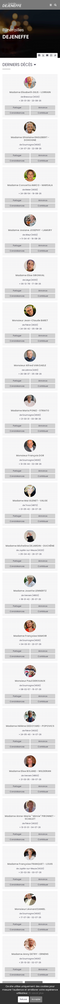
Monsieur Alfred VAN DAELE (30, 365)
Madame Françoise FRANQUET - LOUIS (30, 864)
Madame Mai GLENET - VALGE (30, 500)
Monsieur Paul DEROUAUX (30, 681)
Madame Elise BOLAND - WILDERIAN (30, 771)
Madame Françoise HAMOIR (30, 636)
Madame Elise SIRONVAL (30, 275)
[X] (43, 55)
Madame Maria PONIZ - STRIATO (30, 410)
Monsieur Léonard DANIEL (30, 909)
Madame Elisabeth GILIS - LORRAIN (30, 92)
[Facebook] (39, 55)
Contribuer (43, 112)
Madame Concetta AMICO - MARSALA (30, 185)
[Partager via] (55, 55)
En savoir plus (36, 993)
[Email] (47, 55)
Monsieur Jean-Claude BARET (30, 320)
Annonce (42, 107)
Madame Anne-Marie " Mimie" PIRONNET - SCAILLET (30, 817)
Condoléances (17, 112)
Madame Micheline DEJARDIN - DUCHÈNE (30, 545)
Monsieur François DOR (30, 455)
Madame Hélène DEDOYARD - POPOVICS (30, 726)
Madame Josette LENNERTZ (30, 590)
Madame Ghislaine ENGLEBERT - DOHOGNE (30, 139)
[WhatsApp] (51, 55)
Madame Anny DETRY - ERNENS (30, 954)
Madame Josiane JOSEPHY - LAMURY (30, 230)
